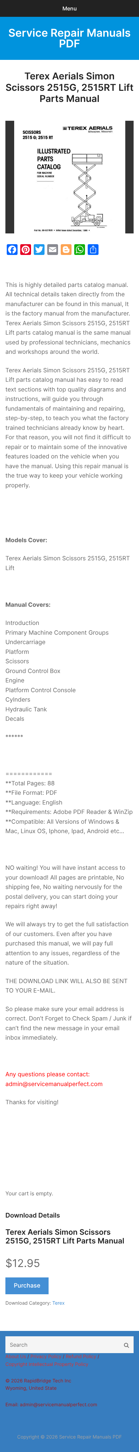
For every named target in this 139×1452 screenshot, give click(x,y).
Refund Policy (81, 1357)
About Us (15, 1357)
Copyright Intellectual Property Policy (46, 1364)
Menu (69, 8)
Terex (58, 1303)
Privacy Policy (45, 1357)
